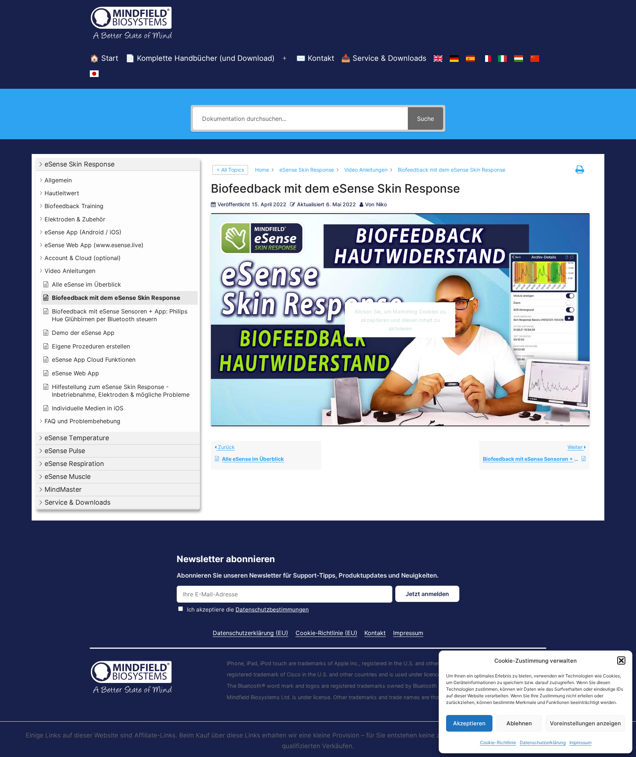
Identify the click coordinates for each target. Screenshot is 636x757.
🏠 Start (104, 58)
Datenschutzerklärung (543, 742)
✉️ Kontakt (315, 58)
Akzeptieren (469, 723)
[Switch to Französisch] (486, 58)
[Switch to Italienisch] (502, 58)
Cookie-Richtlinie (498, 742)
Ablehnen (519, 723)
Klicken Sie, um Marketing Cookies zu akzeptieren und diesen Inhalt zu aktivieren (400, 320)
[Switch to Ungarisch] (518, 58)
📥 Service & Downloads (383, 58)
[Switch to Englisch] (438, 58)
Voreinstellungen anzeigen (585, 723)
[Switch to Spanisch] (470, 58)
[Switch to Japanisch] (94, 74)
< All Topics (230, 170)
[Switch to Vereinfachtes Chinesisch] (535, 58)
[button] (621, 660)
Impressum (580, 742)
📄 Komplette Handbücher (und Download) (200, 58)
